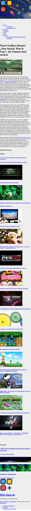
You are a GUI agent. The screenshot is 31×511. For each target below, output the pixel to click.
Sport (4, 34)
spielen (2, 99)
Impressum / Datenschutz (9, 509)
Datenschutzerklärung (9, 506)
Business (5, 29)
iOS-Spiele (9, 26)
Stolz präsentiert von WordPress (8, 501)
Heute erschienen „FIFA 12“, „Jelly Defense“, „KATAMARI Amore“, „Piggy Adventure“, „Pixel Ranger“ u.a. (14, 433)
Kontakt (5, 35)
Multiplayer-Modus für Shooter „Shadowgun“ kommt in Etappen (15, 203)
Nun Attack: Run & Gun (12, 81)
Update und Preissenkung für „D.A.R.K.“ (9, 182)
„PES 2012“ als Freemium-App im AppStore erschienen (13, 268)
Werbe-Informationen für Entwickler (16, 37)
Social (5, 32)
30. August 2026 (4, 461)
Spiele (5, 25)
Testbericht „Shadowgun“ (6, 206)
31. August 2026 (4, 454)
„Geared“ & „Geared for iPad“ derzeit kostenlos (11, 329)
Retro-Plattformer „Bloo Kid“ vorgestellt (9, 349)
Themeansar (3, 503)
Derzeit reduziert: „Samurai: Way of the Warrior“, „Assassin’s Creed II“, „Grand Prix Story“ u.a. (14, 247)
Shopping (5, 31)
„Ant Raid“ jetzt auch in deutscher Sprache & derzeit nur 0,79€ (14, 412)
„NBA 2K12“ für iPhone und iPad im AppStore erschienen (13, 162)
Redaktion (9, 38)
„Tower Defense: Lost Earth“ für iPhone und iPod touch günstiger (15, 308)
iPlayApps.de (7, 14)
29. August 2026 (4, 478)
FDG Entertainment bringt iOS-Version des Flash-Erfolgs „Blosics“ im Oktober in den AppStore (13, 370)
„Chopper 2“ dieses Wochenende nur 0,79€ (10, 226)
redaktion (11, 454)
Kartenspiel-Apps (11, 28)
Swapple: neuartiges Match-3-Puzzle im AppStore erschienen (14, 288)
